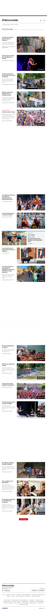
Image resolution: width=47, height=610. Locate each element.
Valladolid (16, 29)
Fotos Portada (7, 29)
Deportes (41, 29)
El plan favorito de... (18, 602)
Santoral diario (5, 601)
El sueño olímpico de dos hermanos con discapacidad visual (35, 240)
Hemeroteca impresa (25, 601)
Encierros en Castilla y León (23, 600)
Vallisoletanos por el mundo (23, 604)
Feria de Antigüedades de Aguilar (8, 346)
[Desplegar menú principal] (44, 20)
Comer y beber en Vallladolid (39, 601)
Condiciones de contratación (35, 596)
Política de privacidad (41, 594)
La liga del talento (40, 602)
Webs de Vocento (41, 608)
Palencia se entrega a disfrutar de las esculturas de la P (7, 93)
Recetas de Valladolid (33, 602)
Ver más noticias (23, 519)
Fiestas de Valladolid (7, 600)
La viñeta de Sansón (32, 600)
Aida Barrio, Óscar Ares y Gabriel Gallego (8, 46)
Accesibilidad (19, 594)
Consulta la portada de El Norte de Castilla (10, 24)
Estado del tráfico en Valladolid (9, 602)
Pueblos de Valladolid (25, 602)
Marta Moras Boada (5, 60)
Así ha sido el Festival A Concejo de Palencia (8, 214)
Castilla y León (33, 29)
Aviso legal (13, 594)
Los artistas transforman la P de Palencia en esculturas (8, 501)
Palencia (20, 29)
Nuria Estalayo (4, 353)
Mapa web (13, 596)
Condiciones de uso (34, 594)
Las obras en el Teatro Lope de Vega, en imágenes (7, 38)
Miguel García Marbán (5, 279)
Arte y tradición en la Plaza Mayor (7, 481)
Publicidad (8, 596)
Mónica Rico (4, 120)
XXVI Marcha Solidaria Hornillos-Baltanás (8, 463)
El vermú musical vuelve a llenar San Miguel (8, 402)
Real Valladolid (32, 601)
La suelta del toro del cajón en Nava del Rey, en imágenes (8, 249)
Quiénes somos (8, 594)
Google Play (42, 590)
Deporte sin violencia (39, 600)
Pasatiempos (19, 601)
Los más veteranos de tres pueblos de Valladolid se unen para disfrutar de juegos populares (8, 269)
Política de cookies (27, 596)
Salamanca (28, 29)
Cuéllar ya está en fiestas (8, 112)
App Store (35, 590)
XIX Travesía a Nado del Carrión (8, 364)
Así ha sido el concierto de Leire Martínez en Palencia (8, 57)
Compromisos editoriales (19, 596)
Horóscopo (10, 601)
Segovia (24, 29)
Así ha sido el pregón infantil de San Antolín (8, 384)
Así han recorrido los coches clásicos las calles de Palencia (8, 75)
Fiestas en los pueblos (15, 600)
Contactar (3, 594)
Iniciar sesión (40, 20)
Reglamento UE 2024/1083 (26, 594)
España (38, 29)
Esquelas (14, 601)
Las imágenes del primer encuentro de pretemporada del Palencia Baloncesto (8, 197)
